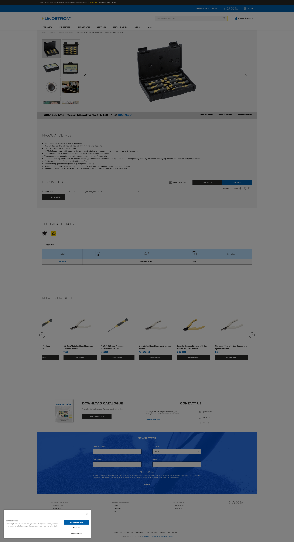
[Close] (86, 514)
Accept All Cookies (76, 522)
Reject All (76, 528)
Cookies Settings (76, 533)
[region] (47, 524)
